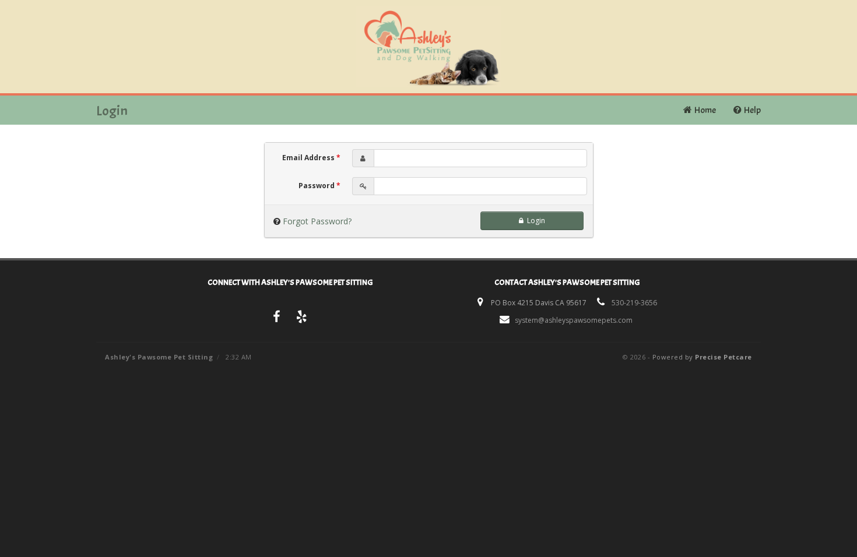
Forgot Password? (317, 221)
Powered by (702, 356)
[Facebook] (276, 318)
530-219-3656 (634, 303)
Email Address (311, 158)
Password (319, 186)
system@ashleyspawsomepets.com (574, 320)
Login (534, 220)
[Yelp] (302, 318)
